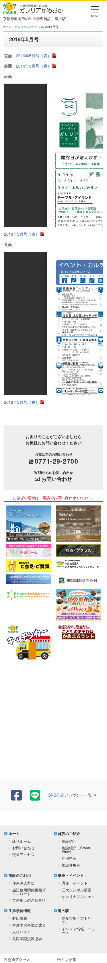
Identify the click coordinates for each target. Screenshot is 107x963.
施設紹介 (69, 841)
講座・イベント (71, 875)
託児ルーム (21, 841)
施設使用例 (71, 865)
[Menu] (95, 11)
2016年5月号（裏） (33, 66)
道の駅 (63, 910)
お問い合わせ (56, 479)
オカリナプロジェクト (78, 898)
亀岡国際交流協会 (27, 938)
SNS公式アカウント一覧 (70, 795)
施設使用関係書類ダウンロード (29, 891)
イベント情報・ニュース (78, 930)
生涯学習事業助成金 (29, 925)
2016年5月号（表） (33, 55)
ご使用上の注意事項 (29, 900)
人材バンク (21, 931)
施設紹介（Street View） (76, 849)
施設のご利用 (20, 875)
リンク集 (68, 959)
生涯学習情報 (20, 910)
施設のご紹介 (69, 833)
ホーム (7, 27)
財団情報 (19, 918)
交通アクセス (23, 854)
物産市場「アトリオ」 (76, 920)
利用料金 (69, 858)
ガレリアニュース (26, 27)
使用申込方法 (23, 883)
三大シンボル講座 (76, 890)
